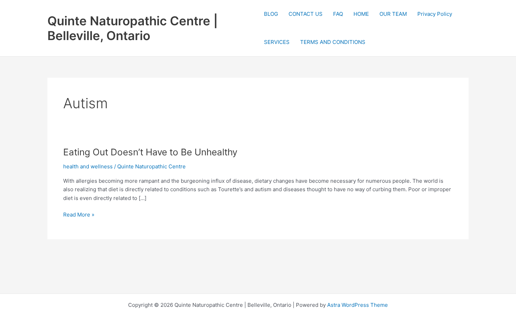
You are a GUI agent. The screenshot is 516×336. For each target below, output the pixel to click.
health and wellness (88, 166)
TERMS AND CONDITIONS (332, 42)
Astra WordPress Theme (357, 305)
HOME (361, 14)
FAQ (338, 14)
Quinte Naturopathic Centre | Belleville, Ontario (132, 28)
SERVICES (277, 42)
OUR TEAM (393, 14)
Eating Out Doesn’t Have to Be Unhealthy (150, 152)
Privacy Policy (434, 14)
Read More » (78, 215)
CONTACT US (306, 14)
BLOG (271, 14)
